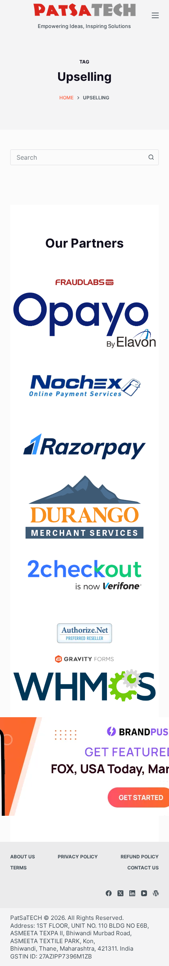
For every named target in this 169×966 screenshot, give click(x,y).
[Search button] (150, 157)
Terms (18, 868)
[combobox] (77, 157)
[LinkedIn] (132, 893)
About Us (22, 857)
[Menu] (155, 15)
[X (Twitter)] (120, 893)
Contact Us (143, 868)
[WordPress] (156, 893)
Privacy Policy (78, 857)
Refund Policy (140, 857)
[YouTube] (144, 893)
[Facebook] (109, 893)
